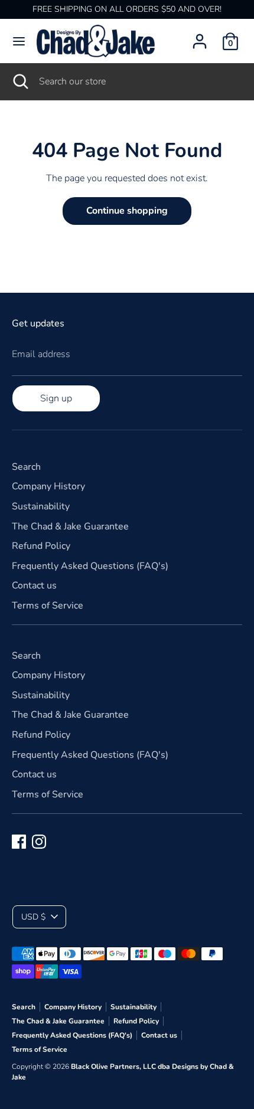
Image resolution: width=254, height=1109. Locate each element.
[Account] (199, 36)
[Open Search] (19, 81)
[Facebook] (19, 842)
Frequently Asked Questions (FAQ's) (90, 566)
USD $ (33, 916)
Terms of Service (47, 605)
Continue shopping (127, 210)
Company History (48, 486)
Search (26, 466)
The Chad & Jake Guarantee (70, 526)
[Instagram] (39, 842)
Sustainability (41, 506)
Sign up (56, 398)
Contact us (34, 585)
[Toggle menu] (19, 41)
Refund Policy (41, 545)
